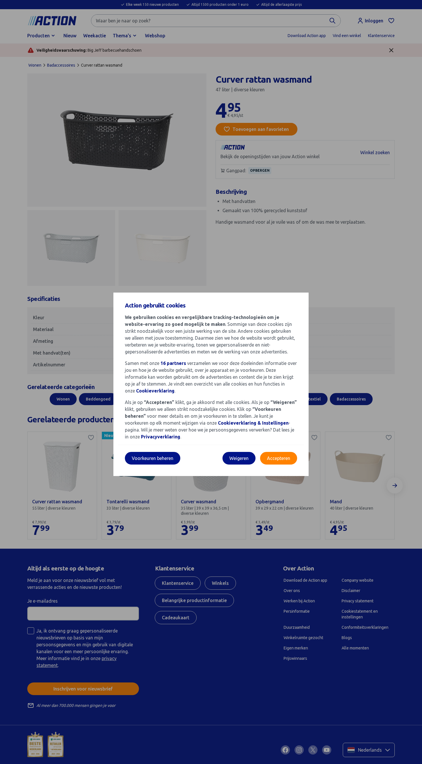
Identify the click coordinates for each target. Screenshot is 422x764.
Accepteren (278, 458)
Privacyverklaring (160, 436)
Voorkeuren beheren (152, 458)
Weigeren (239, 458)
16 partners (173, 363)
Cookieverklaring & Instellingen (253, 422)
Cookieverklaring (155, 390)
